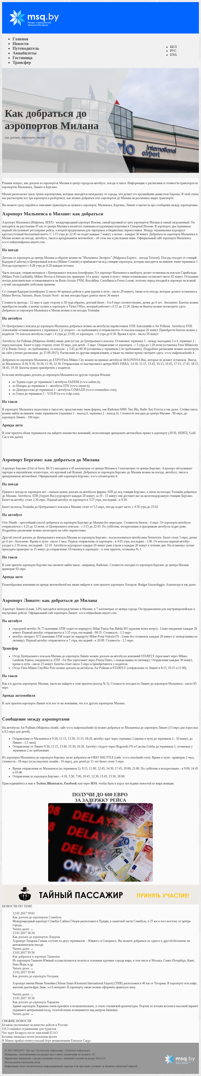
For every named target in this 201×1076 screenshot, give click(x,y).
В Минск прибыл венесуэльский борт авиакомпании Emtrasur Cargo (46, 1040)
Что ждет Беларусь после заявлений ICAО (30, 1033)
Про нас (30, 1050)
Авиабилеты (25, 53)
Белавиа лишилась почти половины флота (29, 1037)
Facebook (70, 783)
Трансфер (22, 62)
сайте (9, 353)
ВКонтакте (55, 783)
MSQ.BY (101, 1058)
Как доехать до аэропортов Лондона (36, 937)
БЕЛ (173, 47)
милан (41, 137)
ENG (173, 55)
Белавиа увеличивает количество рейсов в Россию (35, 1025)
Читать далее (23, 929)
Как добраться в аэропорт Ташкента (36, 956)
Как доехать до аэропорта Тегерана (35, 976)
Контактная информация (50, 1050)
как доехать (12, 137)
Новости (21, 43)
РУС (173, 51)
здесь (182, 306)
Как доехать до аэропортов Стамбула (37, 917)
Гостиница (22, 58)
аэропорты (28, 137)
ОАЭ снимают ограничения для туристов (29, 1029)
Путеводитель (26, 48)
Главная (20, 39)
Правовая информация (77, 1050)
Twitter (41, 783)
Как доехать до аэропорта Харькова (36, 1002)
